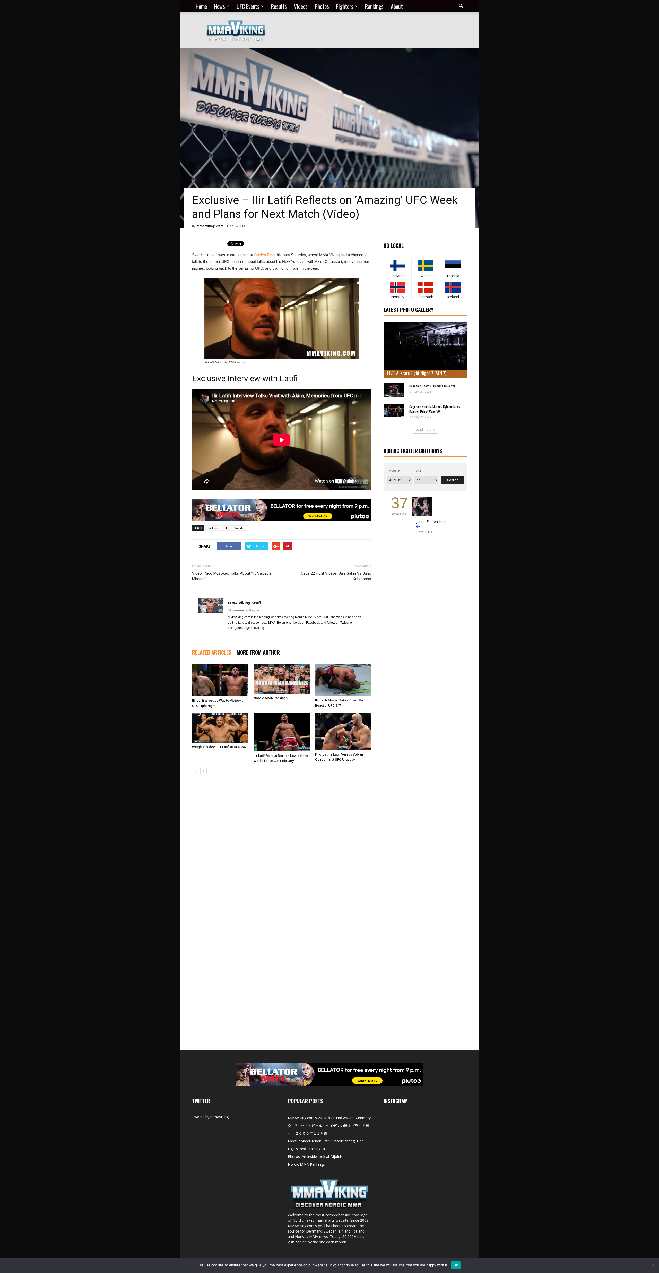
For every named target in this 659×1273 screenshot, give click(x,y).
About (397, 6)
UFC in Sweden (235, 528)
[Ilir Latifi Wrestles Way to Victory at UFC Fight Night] (220, 680)
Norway (397, 296)
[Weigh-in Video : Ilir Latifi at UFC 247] (220, 728)
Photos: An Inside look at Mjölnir (315, 1156)
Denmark (425, 296)
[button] (461, 6)
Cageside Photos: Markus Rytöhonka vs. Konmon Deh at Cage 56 (435, 409)
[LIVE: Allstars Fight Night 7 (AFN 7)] (425, 350)
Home (201, 6)
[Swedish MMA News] (397, 265)
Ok (455, 1265)
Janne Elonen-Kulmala (434, 521)
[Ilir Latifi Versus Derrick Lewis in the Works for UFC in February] (282, 732)
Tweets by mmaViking (210, 1116)
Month (395, 470)
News (219, 6)
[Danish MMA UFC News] (425, 287)
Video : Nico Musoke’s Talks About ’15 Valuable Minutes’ (232, 576)
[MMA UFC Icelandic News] (453, 287)
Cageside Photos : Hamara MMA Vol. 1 (433, 385)
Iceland (453, 296)
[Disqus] (281, 851)
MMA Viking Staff (210, 226)
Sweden (425, 275)
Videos (301, 6)
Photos (322, 6)
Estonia (453, 275)
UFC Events (248, 6)
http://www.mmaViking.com (244, 610)
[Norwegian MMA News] (397, 287)
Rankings (374, 6)
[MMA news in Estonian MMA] (453, 265)
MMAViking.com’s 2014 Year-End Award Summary (329, 1117)
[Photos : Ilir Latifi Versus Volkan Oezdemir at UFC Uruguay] (343, 731)
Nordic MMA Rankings (271, 698)
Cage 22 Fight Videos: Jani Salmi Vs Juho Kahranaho (336, 576)
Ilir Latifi (213, 528)
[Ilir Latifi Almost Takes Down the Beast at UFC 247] (343, 680)
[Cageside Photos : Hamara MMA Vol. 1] (394, 390)
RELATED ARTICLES (211, 652)
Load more (423, 429)
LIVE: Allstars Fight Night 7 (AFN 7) (416, 373)
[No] (652, 1265)
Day (418, 470)
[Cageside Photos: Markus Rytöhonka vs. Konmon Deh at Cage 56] (394, 410)
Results (279, 6)
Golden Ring (264, 255)
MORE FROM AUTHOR (258, 652)
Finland (397, 275)
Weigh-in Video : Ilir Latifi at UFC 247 (219, 747)
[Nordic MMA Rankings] (282, 679)
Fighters (344, 6)
